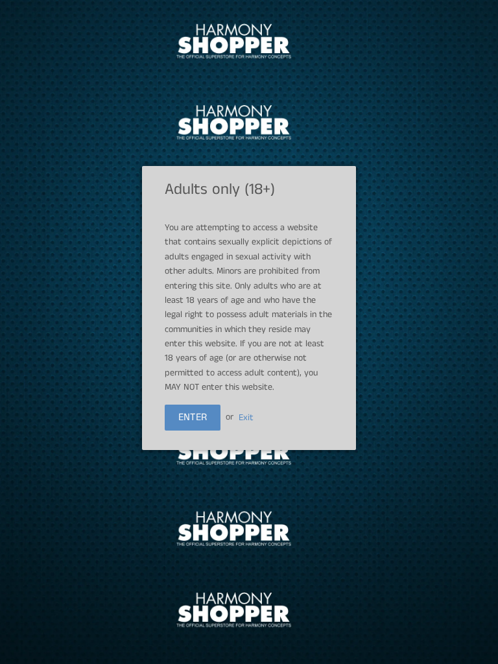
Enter (192, 417)
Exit (246, 416)
